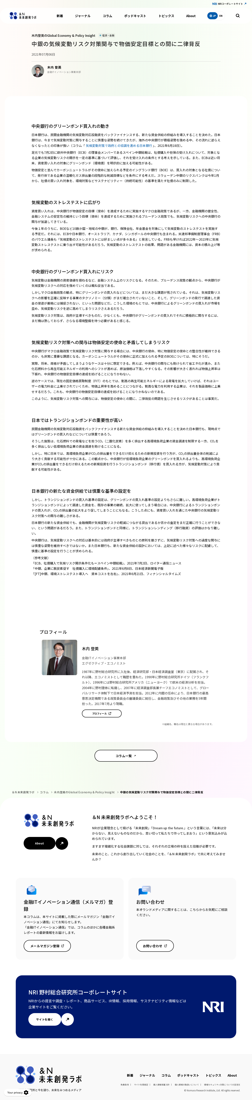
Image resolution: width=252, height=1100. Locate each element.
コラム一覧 (124, 755)
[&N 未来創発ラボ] (23, 15)
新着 (60, 15)
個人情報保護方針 (161, 1084)
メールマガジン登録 (44, 946)
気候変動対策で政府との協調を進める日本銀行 (119, 145)
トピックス (166, 15)
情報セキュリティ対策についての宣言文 (222, 1084)
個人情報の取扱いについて (187, 1084)
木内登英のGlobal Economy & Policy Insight (84, 792)
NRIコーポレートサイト (230, 3)
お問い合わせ (152, 946)
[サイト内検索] (238, 15)
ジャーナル (83, 15)
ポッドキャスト (135, 15)
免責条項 (125, 1084)
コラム (107, 15)
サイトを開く (44, 1019)
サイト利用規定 (141, 1084)
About (191, 15)
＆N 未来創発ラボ (23, 792)
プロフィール (99, 713)
